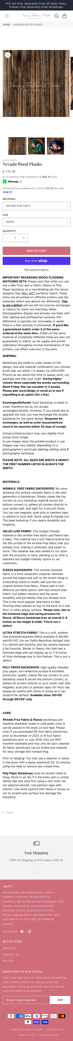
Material (9, 199)
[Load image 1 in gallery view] (17, 146)
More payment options (36, 269)
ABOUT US (9, 948)
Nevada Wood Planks (28, 24)
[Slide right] (69, 147)
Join (60, 999)
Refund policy (55, 1029)
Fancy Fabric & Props (30, 1029)
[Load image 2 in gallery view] (36, 146)
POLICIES (8, 960)
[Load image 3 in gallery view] (55, 146)
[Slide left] (4, 147)
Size (5, 215)
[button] (7, 16)
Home (6, 24)
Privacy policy (26, 1035)
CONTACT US (11, 954)
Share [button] (10, 812)
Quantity (9, 231)
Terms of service (48, 1035)
